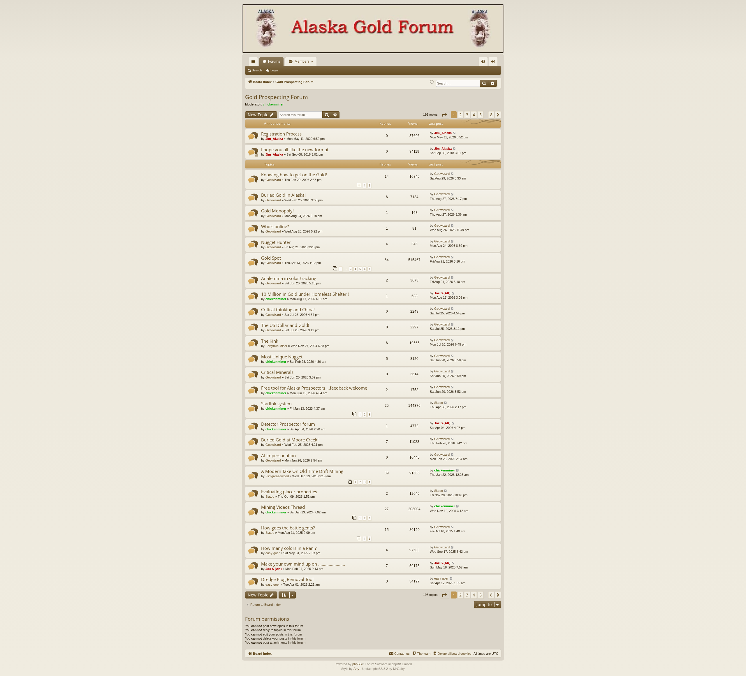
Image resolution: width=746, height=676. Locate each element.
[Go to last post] (454, 133)
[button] (444, 114)
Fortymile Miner (276, 346)
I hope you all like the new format (294, 149)
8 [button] (491, 114)
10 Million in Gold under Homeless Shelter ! (305, 294)
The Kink (269, 341)
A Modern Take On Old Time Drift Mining (302, 471)
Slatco (438, 402)
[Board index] (373, 29)
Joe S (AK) (442, 293)
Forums (274, 61)
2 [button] (460, 114)
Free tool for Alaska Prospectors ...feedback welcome (314, 388)
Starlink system (276, 403)
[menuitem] (483, 61)
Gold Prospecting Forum (276, 97)
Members (302, 61)
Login (274, 70)
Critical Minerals (277, 372)
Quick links (254, 62)
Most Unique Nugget (281, 357)
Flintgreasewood (277, 476)
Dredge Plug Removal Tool (287, 579)
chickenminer (273, 104)
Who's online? (275, 226)
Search (257, 70)
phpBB (357, 664)
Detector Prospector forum (288, 424)
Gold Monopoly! (277, 211)
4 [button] (474, 114)
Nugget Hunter (276, 242)
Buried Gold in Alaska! (283, 195)
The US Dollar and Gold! (285, 325)
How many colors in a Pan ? (288, 548)
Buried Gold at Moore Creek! (290, 440)
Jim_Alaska (274, 138)
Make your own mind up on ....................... (303, 564)
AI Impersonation (278, 455)
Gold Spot (271, 258)
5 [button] (480, 114)
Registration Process (281, 134)
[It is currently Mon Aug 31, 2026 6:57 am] (432, 82)
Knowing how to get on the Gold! (294, 174)
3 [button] (467, 114)
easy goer (272, 553)
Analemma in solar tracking (288, 278)
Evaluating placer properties (289, 491)
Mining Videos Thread (283, 507)
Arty (356, 668)
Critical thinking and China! (288, 309)
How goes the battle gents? (288, 528)
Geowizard (273, 180)
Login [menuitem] (494, 62)
